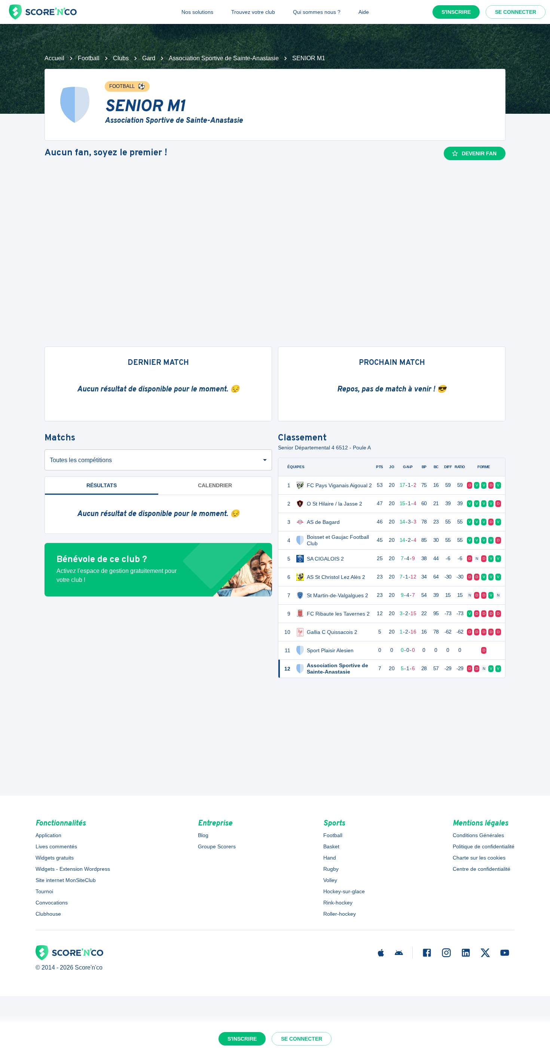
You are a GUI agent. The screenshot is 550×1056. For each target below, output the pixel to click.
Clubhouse (48, 914)
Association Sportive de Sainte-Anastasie (224, 58)
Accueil (54, 58)
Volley (330, 880)
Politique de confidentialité (483, 846)
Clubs (121, 58)
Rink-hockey (337, 903)
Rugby (331, 869)
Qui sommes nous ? (316, 12)
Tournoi (44, 891)
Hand (329, 858)
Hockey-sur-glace (344, 891)
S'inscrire (456, 12)
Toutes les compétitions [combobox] (81, 460)
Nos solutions (197, 12)
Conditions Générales (478, 835)
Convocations (52, 903)
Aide (363, 12)
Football (89, 58)
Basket (331, 846)
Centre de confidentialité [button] (481, 869)
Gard (148, 58)
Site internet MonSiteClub (66, 880)
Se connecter (515, 12)
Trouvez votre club (253, 12)
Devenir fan (479, 153)
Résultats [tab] (101, 485)
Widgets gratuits (55, 858)
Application (48, 835)
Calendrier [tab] (215, 485)
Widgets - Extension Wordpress (73, 869)
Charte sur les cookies (479, 858)
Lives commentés (56, 846)
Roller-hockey (339, 914)
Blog (203, 835)
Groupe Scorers (217, 846)
